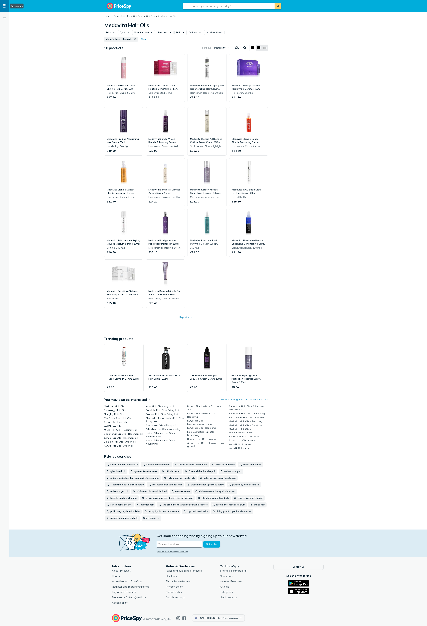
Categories (226, 592)
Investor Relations (231, 581)
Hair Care (137, 16)
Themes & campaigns (233, 570)
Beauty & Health (122, 16)
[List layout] (259, 48)
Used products (228, 597)
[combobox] (229, 6)
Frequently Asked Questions (129, 597)
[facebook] (184, 618)
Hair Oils (150, 16)
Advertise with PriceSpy (127, 581)
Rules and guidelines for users (184, 570)
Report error (186, 317)
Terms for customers (178, 581)
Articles (224, 586)
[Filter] (4, 18)
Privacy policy (174, 586)
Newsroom (226, 576)
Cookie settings (175, 597)
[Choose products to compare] (237, 48)
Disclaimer (172, 576)
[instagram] (178, 618)
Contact (117, 576)
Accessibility (120, 602)
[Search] (278, 6)
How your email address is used (172, 551)
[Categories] (4, 6)
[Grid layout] (253, 48)
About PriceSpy (121, 570)
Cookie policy (174, 592)
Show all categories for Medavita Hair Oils (244, 399)
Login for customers (124, 592)
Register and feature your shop (130, 586)
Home (107, 16)
